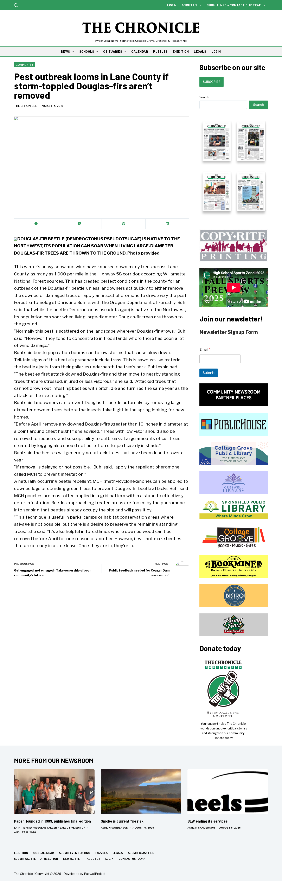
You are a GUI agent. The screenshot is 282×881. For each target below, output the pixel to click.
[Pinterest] (124, 224)
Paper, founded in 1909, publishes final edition (52, 821)
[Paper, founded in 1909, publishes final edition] (54, 791)
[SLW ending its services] (227, 791)
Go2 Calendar (43, 853)
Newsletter (72, 858)
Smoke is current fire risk (122, 821)
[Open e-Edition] (233, 166)
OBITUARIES (112, 51)
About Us (190, 5)
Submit (209, 373)
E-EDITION (181, 51)
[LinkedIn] (167, 224)
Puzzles (101, 853)
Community (24, 64)
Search (204, 97)
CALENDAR (139, 51)
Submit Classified (141, 853)
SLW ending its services (207, 821)
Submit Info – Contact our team (234, 5)
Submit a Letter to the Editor (36, 858)
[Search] (16, 5)
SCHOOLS (86, 51)
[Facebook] (36, 224)
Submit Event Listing (74, 853)
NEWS (65, 51)
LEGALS (200, 51)
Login (172, 5)
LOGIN (216, 51)
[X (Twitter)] (80, 224)
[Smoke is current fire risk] (141, 791)
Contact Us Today (132, 858)
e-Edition (21, 853)
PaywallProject (94, 874)
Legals (118, 853)
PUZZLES (160, 51)
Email (204, 349)
